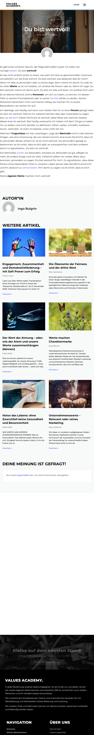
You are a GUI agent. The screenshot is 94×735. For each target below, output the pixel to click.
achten (20, 153)
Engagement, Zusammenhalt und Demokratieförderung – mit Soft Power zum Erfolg (23, 267)
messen (12, 70)
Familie (54, 98)
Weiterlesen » (7, 294)
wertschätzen (29, 167)
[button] (84, 5)
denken (13, 117)
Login (76, 5)
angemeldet (22, 475)
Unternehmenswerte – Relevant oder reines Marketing (64, 419)
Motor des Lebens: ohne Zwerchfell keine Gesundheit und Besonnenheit (22, 419)
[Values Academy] (13, 5)
